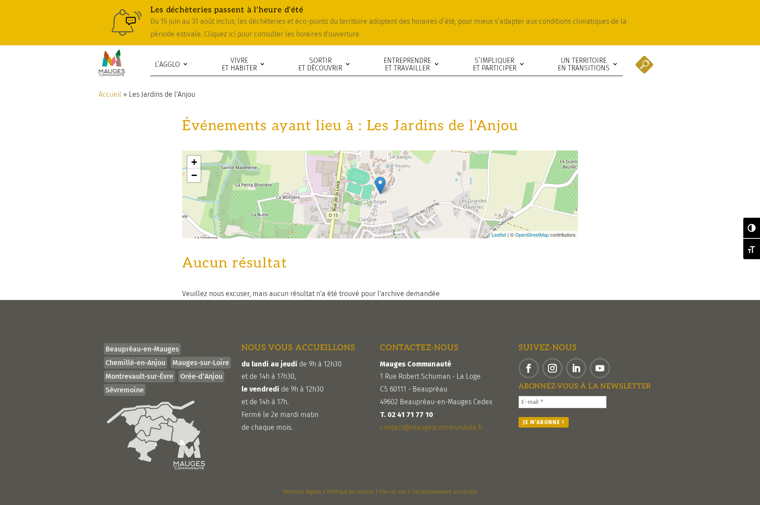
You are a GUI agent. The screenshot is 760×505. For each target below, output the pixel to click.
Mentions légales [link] (302, 492)
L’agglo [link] (167, 64)
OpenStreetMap (532, 234)
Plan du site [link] (392, 492)
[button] (529, 368)
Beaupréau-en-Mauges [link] (142, 349)
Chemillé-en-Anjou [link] (135, 363)
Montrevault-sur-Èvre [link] (139, 376)
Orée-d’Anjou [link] (201, 376)
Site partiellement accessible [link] (444, 492)
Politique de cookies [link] (350, 492)
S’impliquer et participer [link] (494, 64)
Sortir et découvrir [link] (320, 64)
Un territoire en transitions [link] (584, 64)
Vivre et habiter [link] (239, 64)
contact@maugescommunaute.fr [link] (431, 427)
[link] (380, 22)
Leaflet (499, 234)
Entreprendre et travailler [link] (407, 64)
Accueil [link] (110, 94)
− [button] (194, 175)
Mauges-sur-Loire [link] (200, 363)
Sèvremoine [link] (125, 390)
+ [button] (194, 162)
